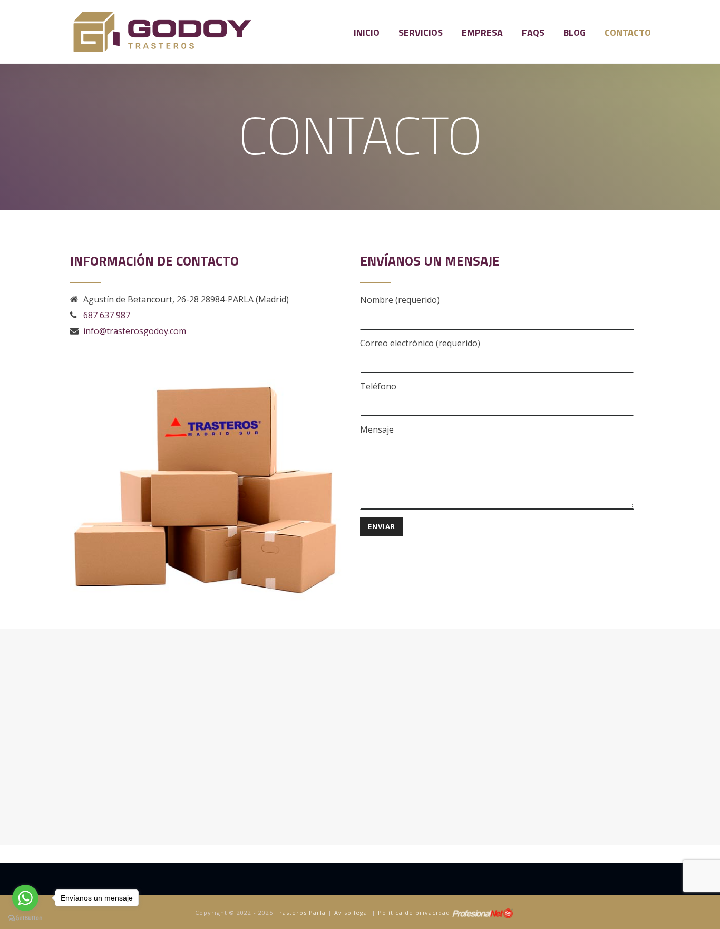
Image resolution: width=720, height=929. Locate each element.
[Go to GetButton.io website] (25, 918)
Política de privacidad (414, 913)
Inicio (367, 32)
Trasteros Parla (300, 913)
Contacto (628, 32)
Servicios (420, 32)
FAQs (533, 32)
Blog (574, 32)
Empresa (482, 32)
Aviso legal (351, 913)
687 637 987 (106, 315)
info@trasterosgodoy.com (134, 331)
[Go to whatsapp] (25, 898)
